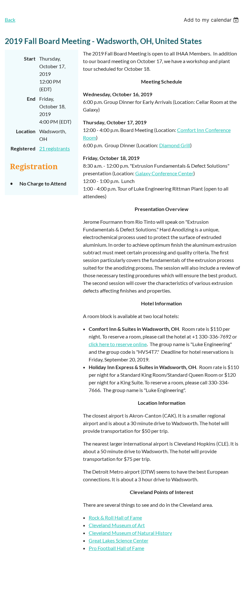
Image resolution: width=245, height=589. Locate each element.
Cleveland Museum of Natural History (130, 533)
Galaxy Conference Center (164, 173)
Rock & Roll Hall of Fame (115, 517)
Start (29, 58)
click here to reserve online (118, 344)
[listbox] (212, 20)
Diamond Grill (174, 145)
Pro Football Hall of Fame (116, 548)
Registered (23, 148)
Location (25, 131)
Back (10, 20)
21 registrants (54, 148)
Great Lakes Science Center (118, 540)
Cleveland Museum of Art (117, 525)
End (31, 99)
